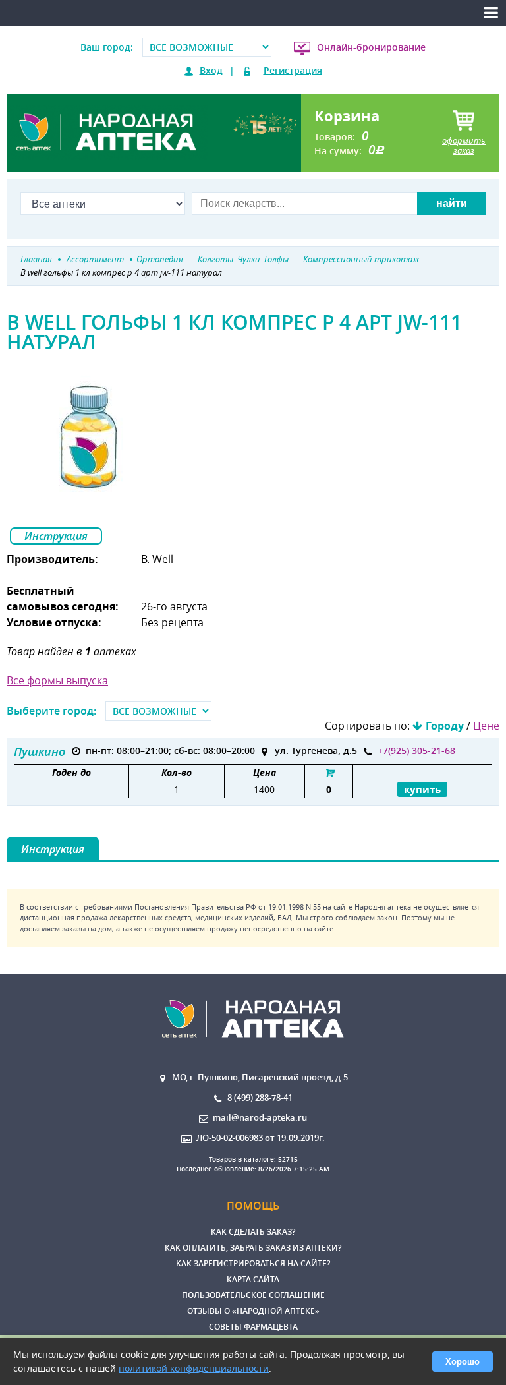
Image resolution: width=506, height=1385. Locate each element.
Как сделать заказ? (253, 1231)
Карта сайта (253, 1279)
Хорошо (462, 1362)
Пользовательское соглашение (253, 1295)
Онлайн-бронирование (371, 47)
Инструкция (56, 536)
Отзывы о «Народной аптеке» (253, 1310)
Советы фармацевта (253, 1326)
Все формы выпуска (57, 680)
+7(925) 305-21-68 (416, 750)
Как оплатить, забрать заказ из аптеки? (253, 1247)
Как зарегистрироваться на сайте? (253, 1263)
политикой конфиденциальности (194, 1368)
